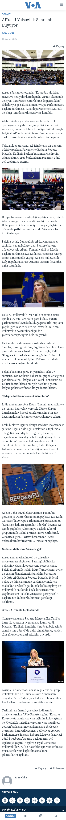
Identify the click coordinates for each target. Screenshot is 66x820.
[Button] (58, 46)
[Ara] (56, 816)
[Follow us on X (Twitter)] (12, 800)
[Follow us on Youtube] (20, 800)
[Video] (26, 816)
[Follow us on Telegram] (35, 800)
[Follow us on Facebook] (5, 800)
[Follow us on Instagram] (27, 800)
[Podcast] (49, 800)
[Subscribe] (57, 800)
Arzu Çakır (8, 33)
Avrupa (6, 13)
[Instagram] (41, 816)
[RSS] (42, 800)
